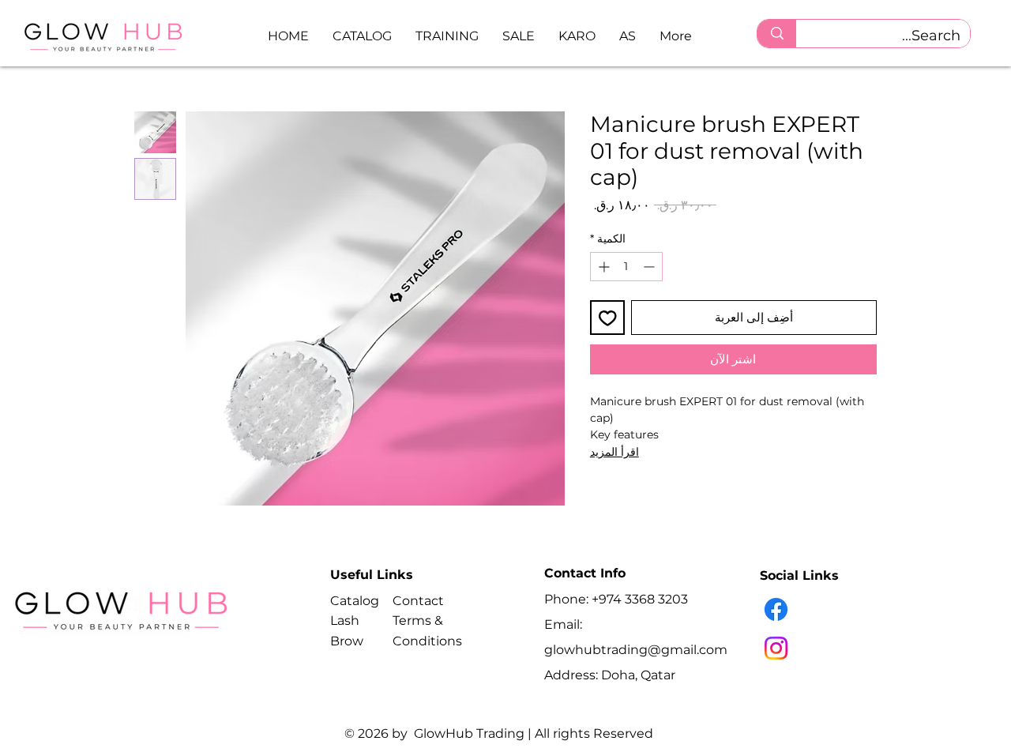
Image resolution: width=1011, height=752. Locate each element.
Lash (344, 620)
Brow (346, 641)
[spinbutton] (626, 266)
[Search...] (776, 33)
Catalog (354, 600)
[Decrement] (650, 266)
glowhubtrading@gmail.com (635, 649)
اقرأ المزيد (614, 452)
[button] (362, 36)
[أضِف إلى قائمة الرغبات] (608, 318)
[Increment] (602, 266)
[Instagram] (776, 648)
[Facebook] (776, 609)
